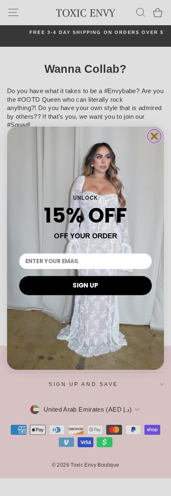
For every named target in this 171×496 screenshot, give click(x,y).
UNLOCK (85, 197)
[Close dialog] (154, 136)
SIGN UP (85, 285)
